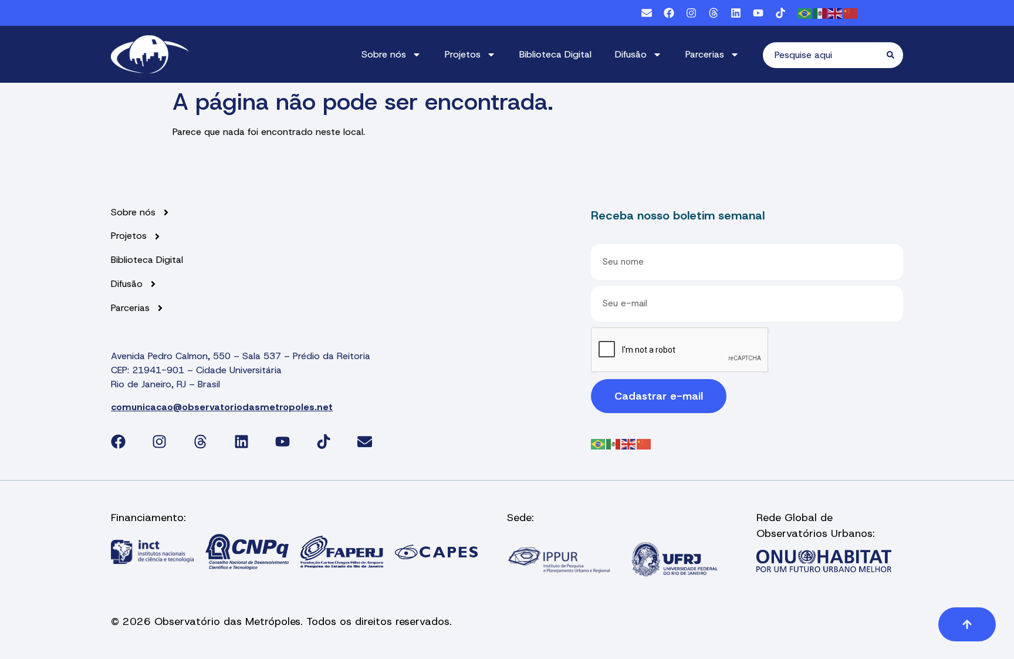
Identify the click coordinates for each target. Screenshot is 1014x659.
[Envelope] (646, 13)
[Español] (820, 12)
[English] (835, 12)
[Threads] (713, 13)
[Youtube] (758, 13)
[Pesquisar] (895, 55)
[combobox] (825, 55)
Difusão (631, 54)
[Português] (805, 12)
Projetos (463, 54)
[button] (967, 624)
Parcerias (704, 54)
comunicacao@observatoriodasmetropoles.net (222, 407)
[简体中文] (850, 12)
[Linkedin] (736, 13)
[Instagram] (691, 13)
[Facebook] (669, 13)
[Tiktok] (780, 13)
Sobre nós (383, 54)
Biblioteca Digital (555, 54)
